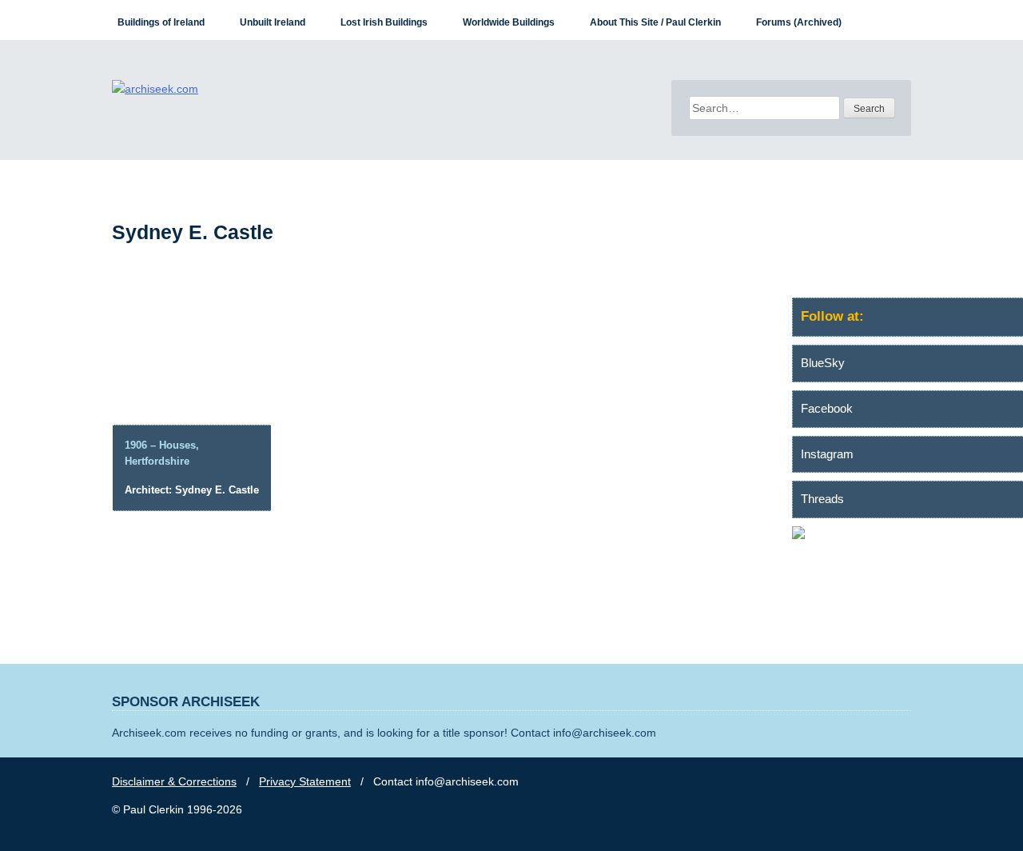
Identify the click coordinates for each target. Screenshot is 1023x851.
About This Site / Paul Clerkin (655, 22)
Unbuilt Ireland (272, 22)
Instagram (827, 454)
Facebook (827, 408)
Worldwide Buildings (509, 22)
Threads (822, 498)
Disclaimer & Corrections (174, 781)
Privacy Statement (305, 781)
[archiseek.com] (155, 88)
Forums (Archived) (799, 22)
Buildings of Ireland (161, 22)
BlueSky (823, 363)
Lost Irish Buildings (384, 22)
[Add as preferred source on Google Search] (907, 535)
